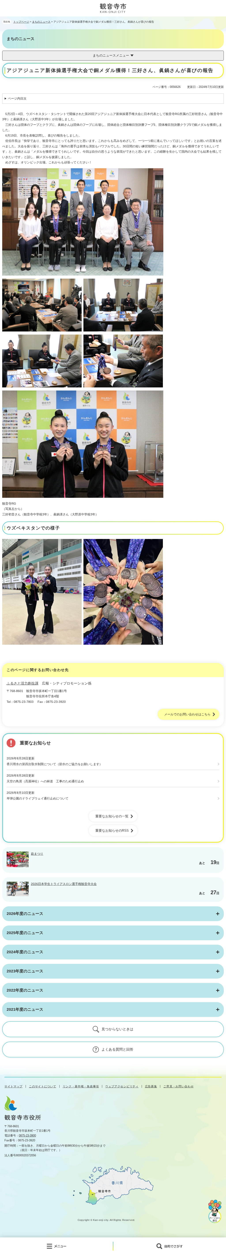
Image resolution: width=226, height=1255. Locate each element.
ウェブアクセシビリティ (122, 1086)
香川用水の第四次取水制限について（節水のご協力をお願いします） (54, 764)
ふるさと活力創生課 (22, 683)
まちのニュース (41, 21)
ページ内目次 (17, 98)
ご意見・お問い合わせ (178, 1086)
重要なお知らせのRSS (112, 830)
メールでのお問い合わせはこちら (187, 714)
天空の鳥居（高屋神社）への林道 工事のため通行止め (45, 781)
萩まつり (37, 853)
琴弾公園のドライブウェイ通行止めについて (37, 798)
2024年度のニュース (25, 952)
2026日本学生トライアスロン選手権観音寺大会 (64, 884)
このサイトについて (42, 1086)
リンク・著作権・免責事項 (81, 1086)
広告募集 (151, 1086)
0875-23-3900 (27, 1135)
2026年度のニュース (25, 913)
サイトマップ (13, 1086)
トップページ (21, 21)
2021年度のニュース (25, 1009)
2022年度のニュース (25, 990)
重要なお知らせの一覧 (111, 816)
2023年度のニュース (25, 971)
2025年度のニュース (25, 933)
